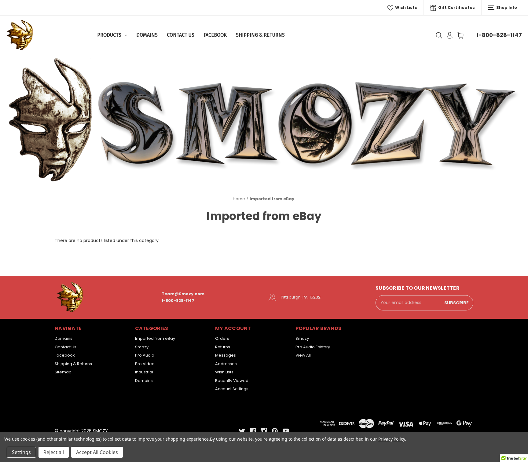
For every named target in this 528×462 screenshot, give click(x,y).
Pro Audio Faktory (312, 347)
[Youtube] (286, 431)
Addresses (226, 364)
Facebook (215, 35)
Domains (147, 35)
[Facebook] (253, 431)
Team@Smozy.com (183, 294)
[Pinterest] (275, 431)
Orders (222, 338)
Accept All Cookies (97, 452)
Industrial (144, 372)
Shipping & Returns (260, 35)
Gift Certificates (456, 7)
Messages (225, 355)
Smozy (141, 347)
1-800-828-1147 (499, 35)
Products (109, 35)
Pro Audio (144, 355)
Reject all (53, 452)
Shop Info (506, 7)
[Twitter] (242, 431)
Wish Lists (405, 7)
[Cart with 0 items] (460, 35)
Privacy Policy (391, 439)
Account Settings (231, 389)
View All (303, 355)
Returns (222, 347)
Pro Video (145, 364)
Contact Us (180, 35)
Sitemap (63, 372)
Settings (21, 452)
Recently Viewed (231, 380)
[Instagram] (264, 431)
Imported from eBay (155, 338)
